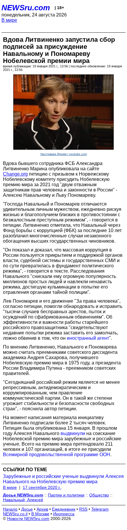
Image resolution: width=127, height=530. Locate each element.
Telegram (100, 509)
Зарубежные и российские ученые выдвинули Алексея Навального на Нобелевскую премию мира (63, 479)
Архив (42, 509)
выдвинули (73, 433)
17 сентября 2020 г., (42, 487)
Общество (99, 495)
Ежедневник (63, 509)
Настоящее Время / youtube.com (63, 154)
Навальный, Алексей (23, 499)
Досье (27, 509)
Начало (10, 509)
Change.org (15, 173)
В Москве (40, 513)
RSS (83, 509)
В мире (9, 20)
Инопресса (63, 513)
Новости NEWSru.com (28, 518)
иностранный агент (88, 338)
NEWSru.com (25, 7)
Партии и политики (66, 495)
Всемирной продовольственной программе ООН (56, 454)
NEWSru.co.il (15, 513)
